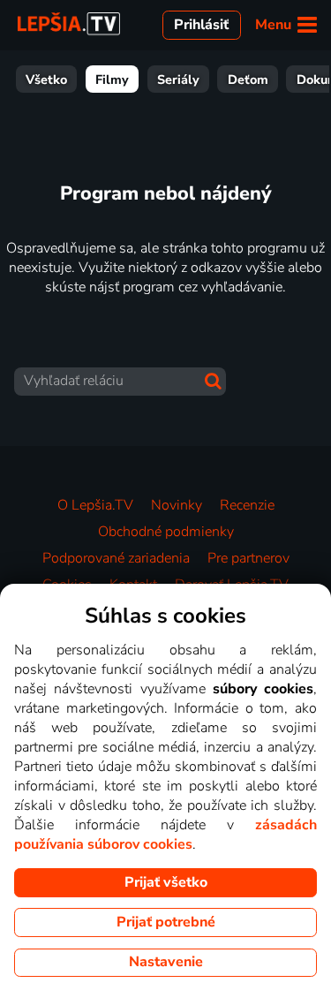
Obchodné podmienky (166, 531)
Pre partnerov (248, 558)
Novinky (176, 505)
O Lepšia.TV (95, 505)
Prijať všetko (165, 882)
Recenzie (247, 505)
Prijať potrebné (166, 922)
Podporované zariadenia (116, 558)
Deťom (248, 79)
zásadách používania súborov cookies (165, 834)
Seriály (178, 79)
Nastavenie (166, 962)
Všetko (46, 79)
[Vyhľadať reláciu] (213, 381)
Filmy (112, 79)
